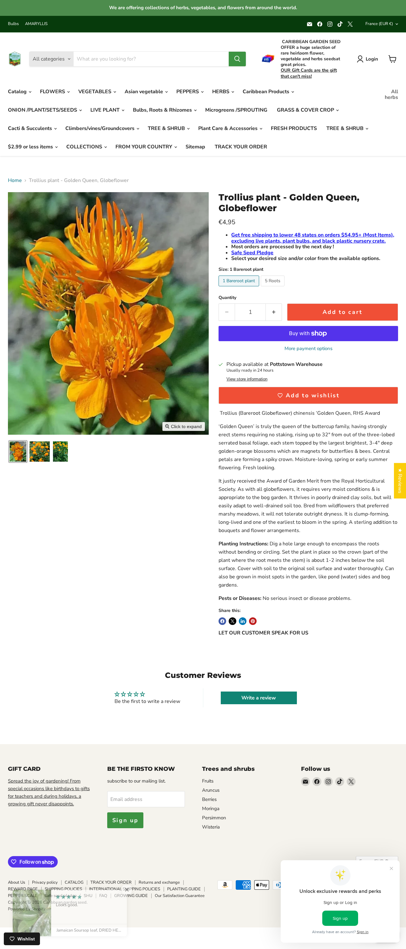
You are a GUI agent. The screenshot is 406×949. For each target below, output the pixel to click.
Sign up (125, 820)
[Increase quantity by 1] (274, 312)
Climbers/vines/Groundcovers (100, 128)
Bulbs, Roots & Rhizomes (163, 110)
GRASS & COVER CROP (306, 110)
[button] (18, 451)
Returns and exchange (159, 882)
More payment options (308, 348)
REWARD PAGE (23, 889)
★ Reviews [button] (399, 480)
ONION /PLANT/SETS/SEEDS (43, 110)
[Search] (237, 59)
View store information (246, 379)
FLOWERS (53, 91)
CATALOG (74, 882)
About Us (16, 882)
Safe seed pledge (60, 896)
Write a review (258, 697)
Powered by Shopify (26, 909)
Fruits (207, 781)
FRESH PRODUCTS (294, 128)
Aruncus (210, 790)
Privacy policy (45, 882)
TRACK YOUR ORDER (241, 146)
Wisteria (211, 827)
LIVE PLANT (105, 110)
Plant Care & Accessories (228, 128)
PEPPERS (188, 91)
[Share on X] (232, 621)
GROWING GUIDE (131, 896)
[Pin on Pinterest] (253, 621)
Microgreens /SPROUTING (236, 110)
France (379, 24)
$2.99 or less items (31, 146)
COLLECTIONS (84, 146)
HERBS (221, 91)
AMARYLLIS (36, 24)
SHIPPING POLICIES (63, 889)
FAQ (103, 896)
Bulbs (13, 24)
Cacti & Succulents (30, 128)
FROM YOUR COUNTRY (144, 146)
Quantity (227, 297)
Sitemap (195, 146)
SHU (88, 896)
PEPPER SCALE (22, 896)
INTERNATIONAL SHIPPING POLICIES (124, 889)
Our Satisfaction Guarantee (180, 896)
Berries (209, 799)
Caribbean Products (267, 91)
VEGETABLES (95, 91)
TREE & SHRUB (167, 128)
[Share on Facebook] (222, 621)
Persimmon (214, 818)
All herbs (391, 94)
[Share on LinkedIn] (242, 621)
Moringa (210, 808)
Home (15, 180)
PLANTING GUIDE (184, 889)
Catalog (18, 91)
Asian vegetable (144, 91)
